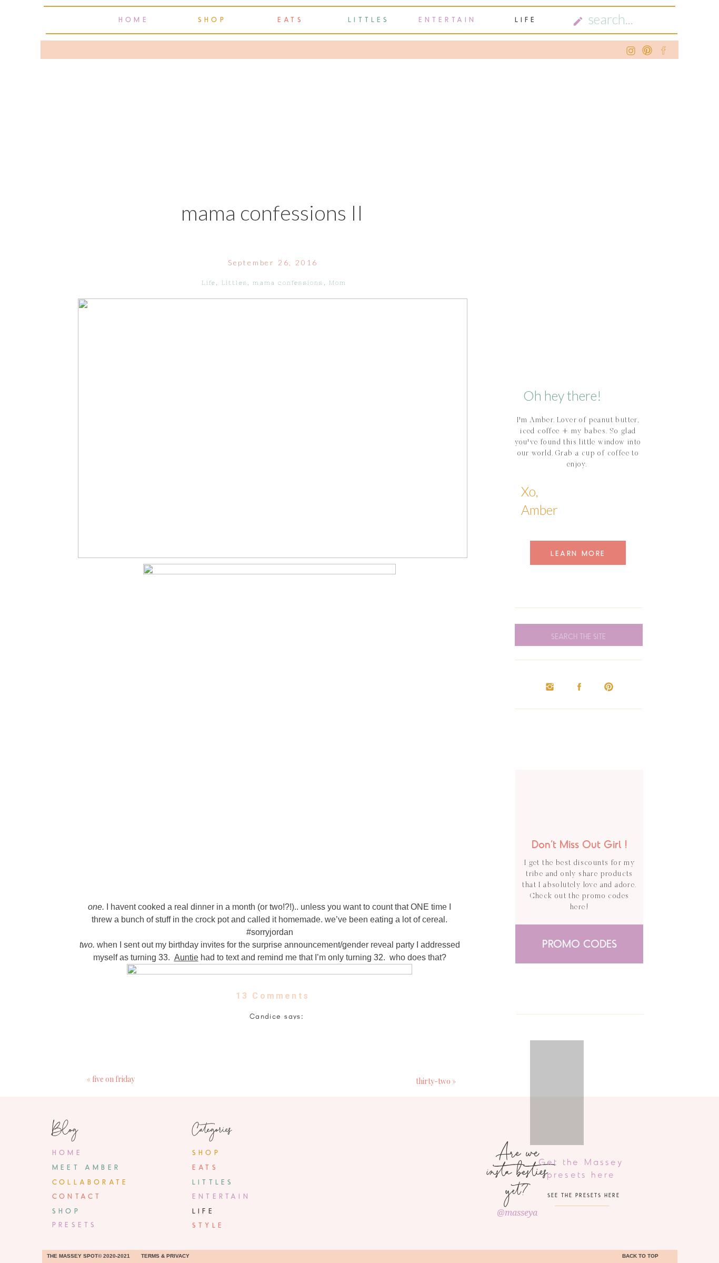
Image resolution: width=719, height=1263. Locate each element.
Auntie (186, 957)
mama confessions (288, 283)
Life (209, 283)
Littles (234, 283)
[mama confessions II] (272, 428)
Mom (338, 283)
